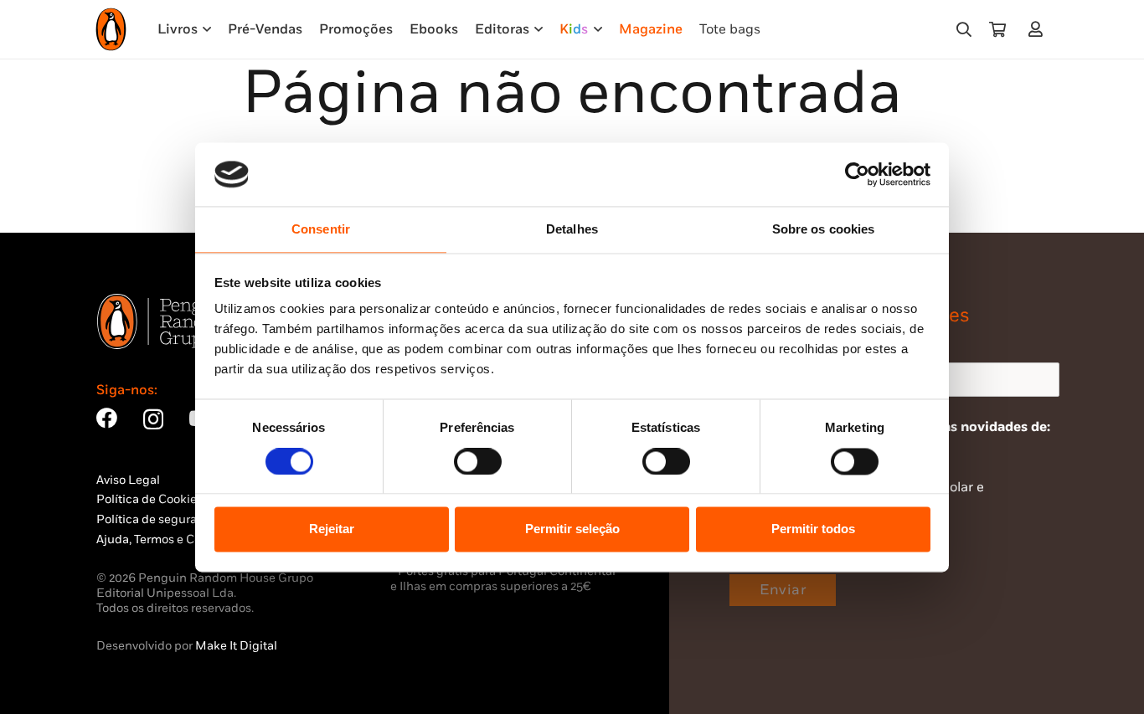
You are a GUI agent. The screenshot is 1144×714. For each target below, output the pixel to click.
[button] (964, 29)
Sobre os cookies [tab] (823, 230)
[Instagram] (153, 419)
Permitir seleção (572, 529)
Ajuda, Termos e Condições (170, 539)
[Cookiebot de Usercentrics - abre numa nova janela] (857, 174)
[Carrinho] (997, 29)
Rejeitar (331, 529)
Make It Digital (236, 646)
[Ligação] (1038, 29)
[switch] (478, 461)
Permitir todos (813, 529)
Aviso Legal (128, 480)
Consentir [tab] (320, 230)
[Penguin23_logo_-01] (111, 29)
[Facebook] (106, 418)
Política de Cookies (149, 499)
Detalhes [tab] (572, 230)
